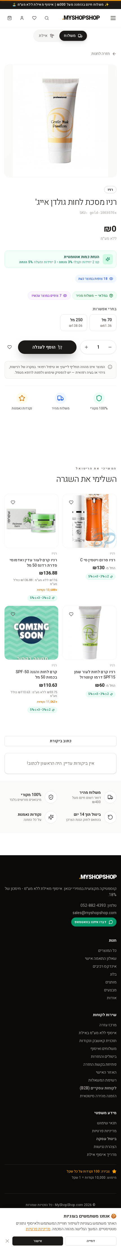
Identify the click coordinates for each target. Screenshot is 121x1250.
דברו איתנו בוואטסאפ (90, 922)
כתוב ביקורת (60, 741)
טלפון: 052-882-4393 (98, 905)
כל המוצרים (107, 951)
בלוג (113, 974)
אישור (37, 1241)
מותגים (111, 982)
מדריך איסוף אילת (101, 1155)
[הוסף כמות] (86, 347)
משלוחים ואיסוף (103, 1049)
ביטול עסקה (106, 1139)
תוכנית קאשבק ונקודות (97, 1041)
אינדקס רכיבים (104, 966)
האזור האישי (106, 1072)
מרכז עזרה (107, 1025)
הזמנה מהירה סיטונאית (98, 1096)
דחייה (91, 1241)
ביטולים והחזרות (103, 1057)
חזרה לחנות (100, 54)
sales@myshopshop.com (94, 913)
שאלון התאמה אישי (100, 958)
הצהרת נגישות (105, 1147)
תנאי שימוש (106, 1123)
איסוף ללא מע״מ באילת (97, 1033)
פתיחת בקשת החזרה (99, 1064)
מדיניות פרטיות (104, 1131)
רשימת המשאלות (102, 1080)
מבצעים (110, 990)
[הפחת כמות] (110, 347)
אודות (111, 998)
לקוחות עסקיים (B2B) (98, 1088)
